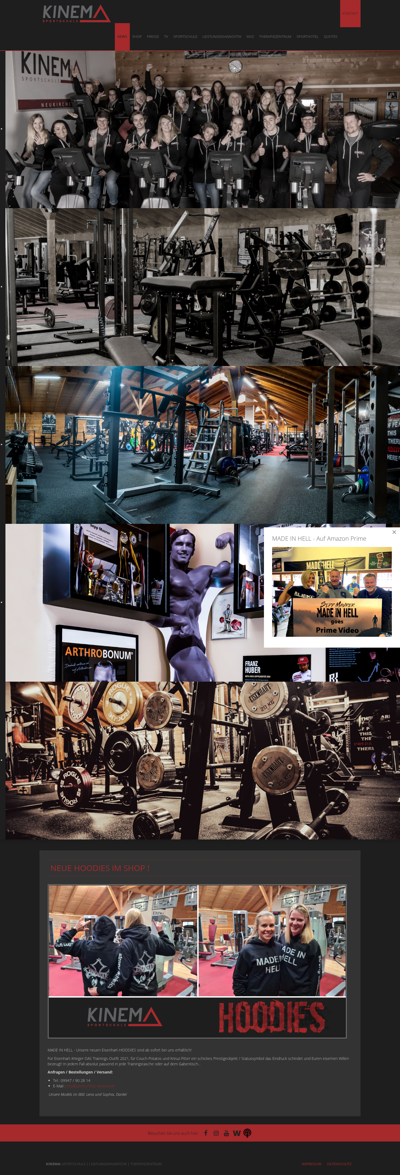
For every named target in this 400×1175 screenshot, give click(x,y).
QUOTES (330, 36)
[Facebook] (206, 1133)
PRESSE (153, 36)
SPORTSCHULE (185, 36)
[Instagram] (216, 1133)
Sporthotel (308, 36)
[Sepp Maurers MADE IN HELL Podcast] (247, 1133)
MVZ (250, 36)
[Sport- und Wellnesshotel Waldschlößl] (237, 1133)
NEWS (122, 36)
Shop (137, 36)
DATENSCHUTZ (339, 1163)
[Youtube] (226, 1133)
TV (166, 36)
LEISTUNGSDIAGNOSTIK (221, 36)
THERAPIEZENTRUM (275, 36)
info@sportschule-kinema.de (90, 1085)
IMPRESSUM (311, 1163)
